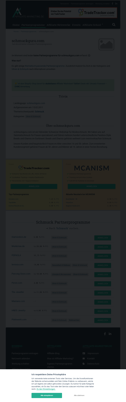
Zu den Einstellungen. (46, 389)
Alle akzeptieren (47, 395)
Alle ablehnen (79, 395)
